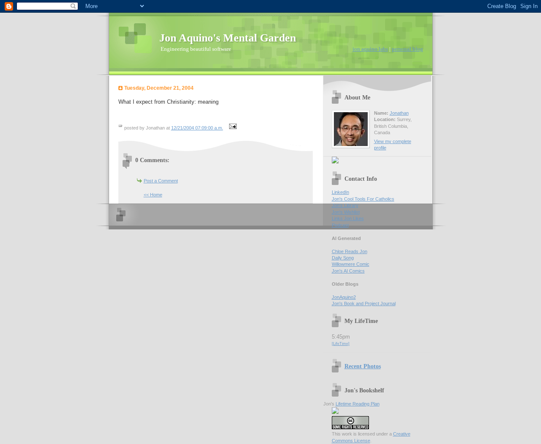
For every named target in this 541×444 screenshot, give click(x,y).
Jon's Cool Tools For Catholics (363, 198)
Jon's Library (345, 205)
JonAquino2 (344, 297)
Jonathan (399, 113)
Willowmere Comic (350, 264)
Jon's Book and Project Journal (364, 303)
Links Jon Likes (348, 218)
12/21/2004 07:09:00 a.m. (197, 127)
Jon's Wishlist (346, 212)
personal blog (407, 49)
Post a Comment (161, 180)
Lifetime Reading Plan (358, 403)
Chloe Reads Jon (349, 251)
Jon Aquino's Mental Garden (227, 38)
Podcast (340, 225)
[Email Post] (232, 127)
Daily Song (343, 257)
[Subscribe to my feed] (335, 161)
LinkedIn (340, 192)
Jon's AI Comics (348, 270)
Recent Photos (362, 366)
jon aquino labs (370, 49)
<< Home (153, 194)
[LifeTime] (341, 344)
